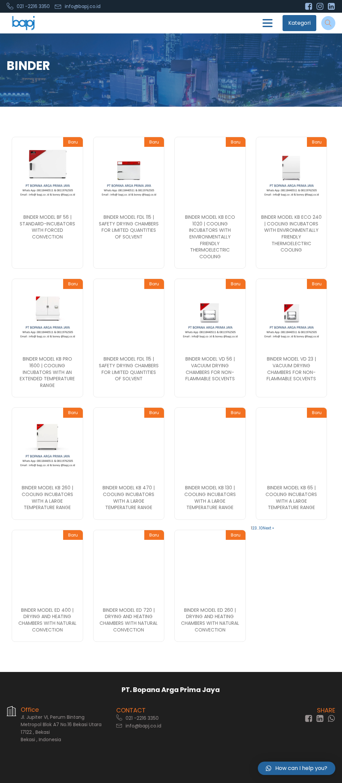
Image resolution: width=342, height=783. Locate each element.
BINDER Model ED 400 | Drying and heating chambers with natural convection (47, 620)
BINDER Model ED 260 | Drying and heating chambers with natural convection (210, 620)
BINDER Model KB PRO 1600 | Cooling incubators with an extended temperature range (47, 372)
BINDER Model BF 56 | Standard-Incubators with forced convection (47, 227)
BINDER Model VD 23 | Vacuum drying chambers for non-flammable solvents (291, 369)
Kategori (299, 23)
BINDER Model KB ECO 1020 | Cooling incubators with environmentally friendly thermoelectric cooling (210, 237)
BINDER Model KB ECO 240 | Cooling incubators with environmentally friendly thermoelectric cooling (291, 233)
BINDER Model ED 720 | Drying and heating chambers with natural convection (129, 620)
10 (261, 528)
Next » (268, 528)
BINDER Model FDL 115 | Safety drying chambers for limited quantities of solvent (129, 227)
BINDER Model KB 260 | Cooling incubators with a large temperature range (47, 497)
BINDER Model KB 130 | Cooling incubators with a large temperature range (210, 497)
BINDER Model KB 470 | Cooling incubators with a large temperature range (129, 497)
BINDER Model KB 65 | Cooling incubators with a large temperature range (291, 497)
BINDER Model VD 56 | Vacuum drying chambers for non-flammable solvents (210, 369)
